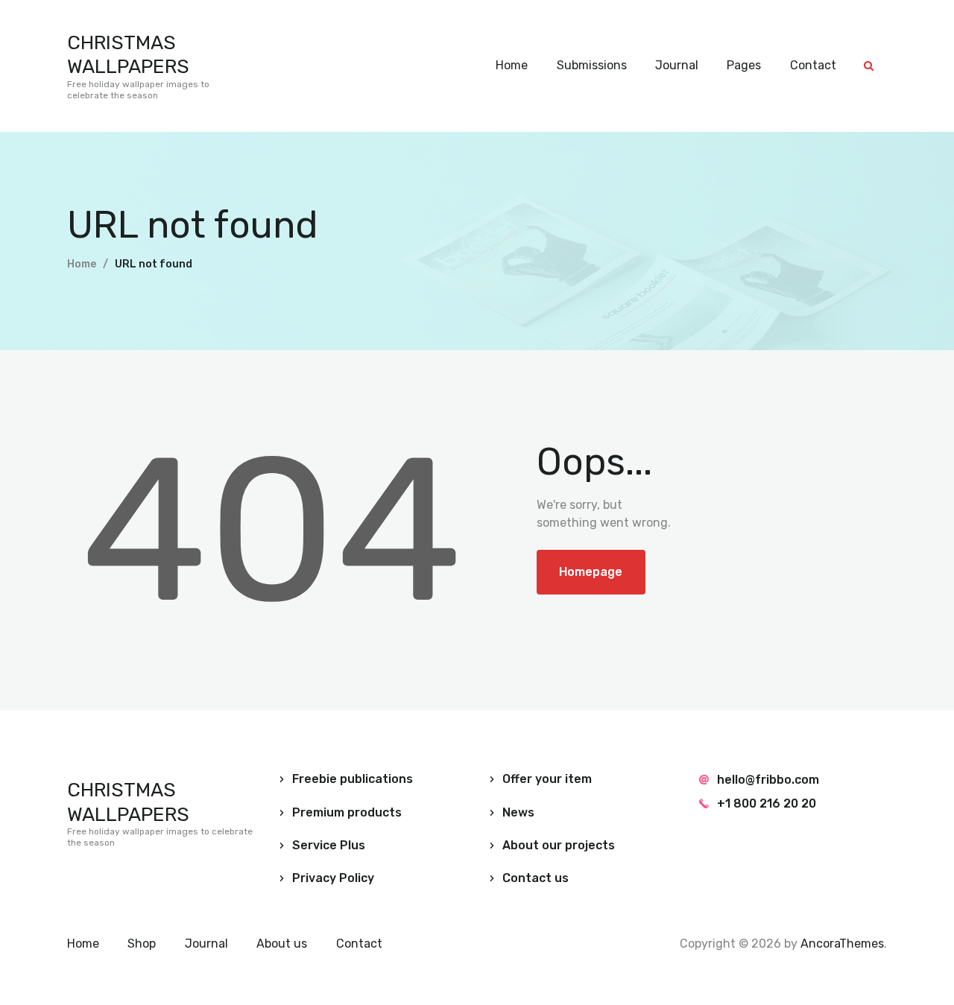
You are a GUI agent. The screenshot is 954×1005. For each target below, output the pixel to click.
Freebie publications (352, 779)
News (518, 812)
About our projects (558, 845)
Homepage (590, 572)
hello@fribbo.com (768, 780)
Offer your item (547, 779)
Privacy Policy (333, 878)
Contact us (535, 878)
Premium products (347, 812)
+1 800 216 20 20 (766, 803)
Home (81, 264)
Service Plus (328, 845)
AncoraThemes (842, 943)
